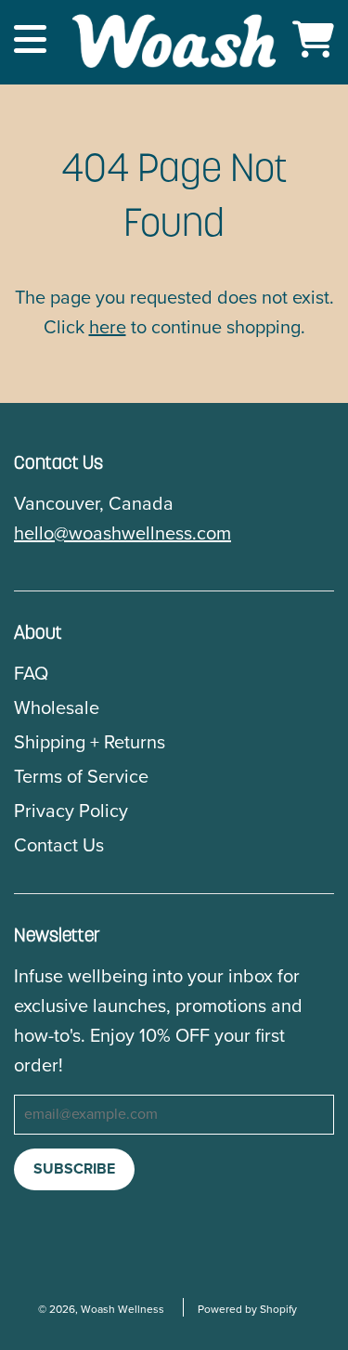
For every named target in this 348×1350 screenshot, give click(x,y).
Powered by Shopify (247, 1309)
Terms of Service (81, 777)
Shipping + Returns (89, 743)
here (107, 328)
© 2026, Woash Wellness (101, 1309)
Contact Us (59, 846)
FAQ (31, 674)
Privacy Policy (71, 811)
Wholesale (56, 708)
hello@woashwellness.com (122, 534)
